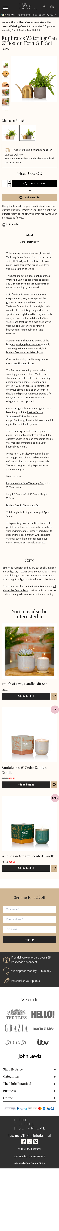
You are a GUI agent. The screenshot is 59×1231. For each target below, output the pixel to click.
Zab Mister (22, 325)
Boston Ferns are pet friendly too (24, 352)
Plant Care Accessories (31, 22)
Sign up (29, 939)
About (29, 235)
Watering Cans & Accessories (25, 26)
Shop (14, 22)
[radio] (10, 133)
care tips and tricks (23, 363)
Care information (29, 241)
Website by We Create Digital (29, 1163)
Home (5, 22)
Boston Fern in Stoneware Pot (30, 283)
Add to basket (38, 183)
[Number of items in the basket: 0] (53, 6)
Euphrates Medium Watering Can (25, 483)
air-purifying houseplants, (26, 344)
